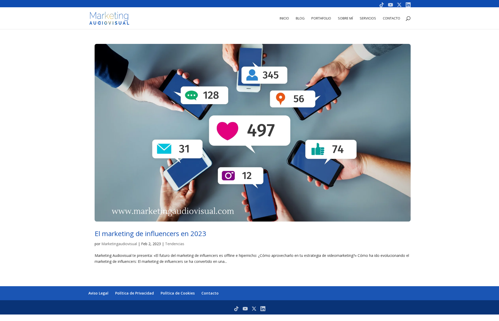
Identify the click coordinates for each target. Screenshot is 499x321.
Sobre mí (345, 18)
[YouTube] (390, 4)
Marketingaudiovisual (119, 243)
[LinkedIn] (408, 4)
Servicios (368, 18)
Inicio (284, 18)
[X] (399, 4)
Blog (300, 18)
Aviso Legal (98, 293)
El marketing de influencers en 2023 (150, 233)
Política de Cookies (178, 293)
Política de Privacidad (134, 293)
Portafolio (321, 18)
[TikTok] (381, 4)
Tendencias (174, 243)
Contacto (391, 18)
